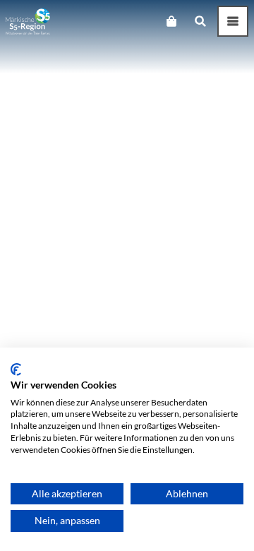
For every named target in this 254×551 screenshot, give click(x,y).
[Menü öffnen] (232, 21)
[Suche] (200, 21)
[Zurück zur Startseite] (28, 21)
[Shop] (171, 21)
